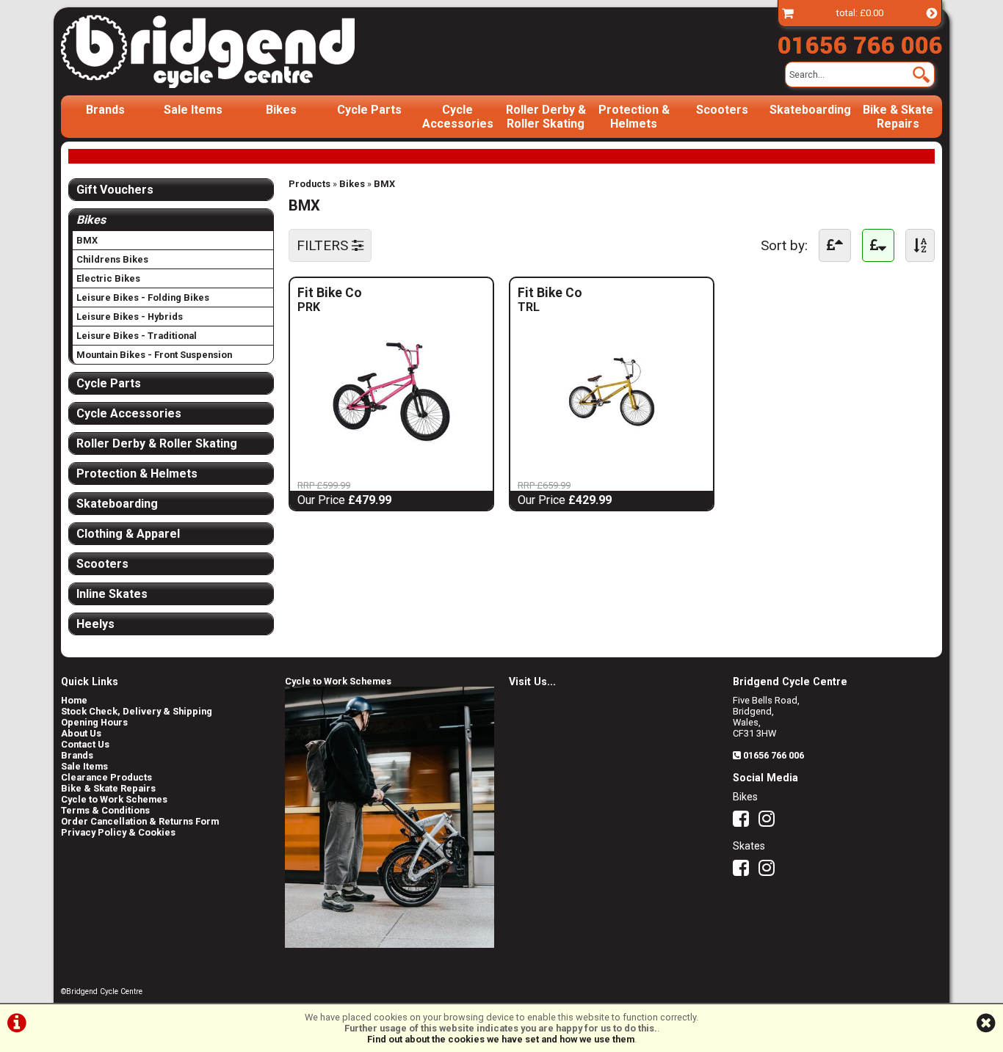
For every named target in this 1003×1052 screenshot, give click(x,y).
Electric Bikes (108, 278)
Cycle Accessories (457, 117)
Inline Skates (112, 594)
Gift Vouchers (114, 190)
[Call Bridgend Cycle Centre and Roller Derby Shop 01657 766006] (860, 41)
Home (74, 700)
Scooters (722, 110)
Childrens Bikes (112, 259)
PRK (327, 307)
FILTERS (324, 245)
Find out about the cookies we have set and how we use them (500, 1039)
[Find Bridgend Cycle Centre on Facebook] (744, 822)
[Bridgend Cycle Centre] (233, 51)
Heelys (95, 624)
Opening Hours (94, 722)
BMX (384, 183)
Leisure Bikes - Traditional (136, 335)
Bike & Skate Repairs (898, 117)
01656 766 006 (773, 755)
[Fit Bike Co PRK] (391, 458)
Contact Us (85, 744)
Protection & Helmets (634, 117)
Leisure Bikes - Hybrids (129, 316)
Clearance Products (106, 777)
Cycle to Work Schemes (114, 799)
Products (309, 183)
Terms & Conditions (105, 810)
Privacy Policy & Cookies (118, 832)
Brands (105, 110)
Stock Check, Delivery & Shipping (136, 711)
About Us (81, 733)
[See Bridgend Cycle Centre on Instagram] (770, 822)
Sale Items (193, 110)
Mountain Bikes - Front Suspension (154, 354)
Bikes (281, 110)
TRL (547, 307)
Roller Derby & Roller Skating (546, 117)
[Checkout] (788, 12)
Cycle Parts (369, 110)
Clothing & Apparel (128, 534)
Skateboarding (810, 110)
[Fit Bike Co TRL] (612, 458)
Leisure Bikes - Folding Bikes (142, 297)
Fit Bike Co (341, 292)
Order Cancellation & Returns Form (140, 821)
